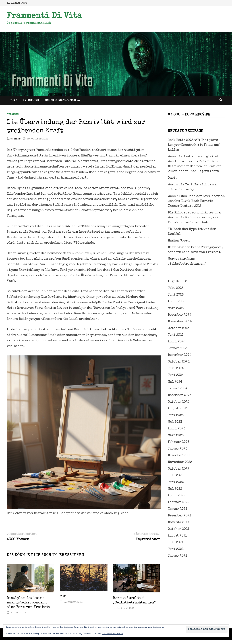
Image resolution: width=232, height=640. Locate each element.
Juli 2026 (175, 288)
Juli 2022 (175, 475)
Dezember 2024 (179, 355)
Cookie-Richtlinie (112, 634)
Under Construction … (62, 100)
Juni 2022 (176, 482)
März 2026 (176, 308)
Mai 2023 (175, 422)
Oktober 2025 (178, 328)
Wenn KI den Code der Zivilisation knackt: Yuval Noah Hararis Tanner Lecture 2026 (196, 201)
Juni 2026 (176, 294)
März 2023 (176, 435)
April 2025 (176, 341)
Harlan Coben (179, 240)
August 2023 (177, 408)
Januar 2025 (177, 348)
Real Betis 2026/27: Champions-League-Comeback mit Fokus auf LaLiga (194, 145)
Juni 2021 (176, 549)
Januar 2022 (177, 509)
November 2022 (180, 462)
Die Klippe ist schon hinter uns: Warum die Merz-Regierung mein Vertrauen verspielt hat (194, 217)
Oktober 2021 (178, 529)
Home (13, 100)
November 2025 (180, 321)
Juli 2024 (176, 368)
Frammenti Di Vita (44, 16)
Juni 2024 (176, 375)
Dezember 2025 (179, 315)
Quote (172, 178)
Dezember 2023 (179, 395)
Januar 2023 (177, 448)
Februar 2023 (178, 442)
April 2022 (176, 495)
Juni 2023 (176, 415)
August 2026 (177, 281)
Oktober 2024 (179, 361)
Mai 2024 (175, 381)
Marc (17, 139)
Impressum (31, 100)
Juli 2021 (175, 542)
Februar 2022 (178, 502)
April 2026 (176, 301)
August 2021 (177, 535)
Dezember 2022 (179, 455)
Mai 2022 (175, 489)
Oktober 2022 (178, 469)
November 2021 (180, 522)
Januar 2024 (177, 388)
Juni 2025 (175, 335)
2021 (64, 596)
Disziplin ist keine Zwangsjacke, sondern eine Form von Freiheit (28, 602)
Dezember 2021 (179, 515)
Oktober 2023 (178, 402)
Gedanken (13, 114)
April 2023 (176, 428)
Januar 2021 (177, 556)
